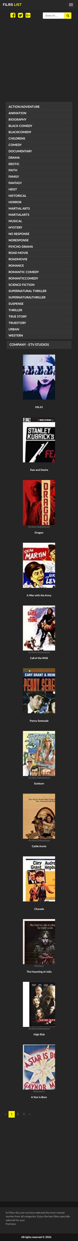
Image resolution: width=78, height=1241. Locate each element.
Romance (16, 265)
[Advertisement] (39, 60)
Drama (14, 157)
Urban (14, 329)
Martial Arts (19, 208)
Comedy (15, 144)
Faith (13, 170)
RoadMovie (18, 259)
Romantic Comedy (24, 272)
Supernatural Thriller (27, 291)
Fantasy (15, 183)
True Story (18, 316)
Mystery (15, 227)
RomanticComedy (23, 278)
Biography (17, 119)
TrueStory (17, 323)
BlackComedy (20, 132)
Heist (13, 189)
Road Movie (18, 252)
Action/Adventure (24, 106)
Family (14, 176)
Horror (15, 202)
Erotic (14, 164)
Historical (17, 195)
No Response (19, 234)
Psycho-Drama (21, 246)
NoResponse (19, 240)
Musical (15, 221)
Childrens (17, 138)
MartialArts (19, 214)
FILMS (12, 4)
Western (16, 335)
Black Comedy (20, 126)
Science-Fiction (21, 284)
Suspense (16, 303)
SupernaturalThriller (27, 297)
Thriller (15, 310)
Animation (17, 113)
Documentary (20, 151)
